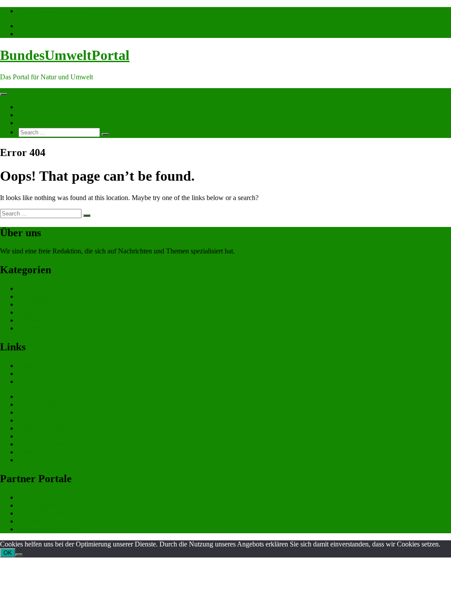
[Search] (105, 134)
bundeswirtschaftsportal (50, 529)
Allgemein (32, 288)
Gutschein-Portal (41, 428)
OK (8, 553)
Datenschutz (35, 452)
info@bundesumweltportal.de (59, 11)
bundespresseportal (44, 521)
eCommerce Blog (42, 396)
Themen (29, 115)
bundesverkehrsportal (47, 497)
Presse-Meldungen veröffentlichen (65, 312)
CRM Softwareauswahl (50, 404)
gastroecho (33, 436)
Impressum (33, 460)
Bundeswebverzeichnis (50, 296)
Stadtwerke (33, 320)
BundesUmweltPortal (64, 55)
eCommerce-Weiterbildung (55, 444)
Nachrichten (35, 107)
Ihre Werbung (37, 122)
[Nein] (18, 555)
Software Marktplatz (46, 420)
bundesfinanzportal (44, 505)
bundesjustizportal (43, 513)
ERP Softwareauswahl (49, 412)
